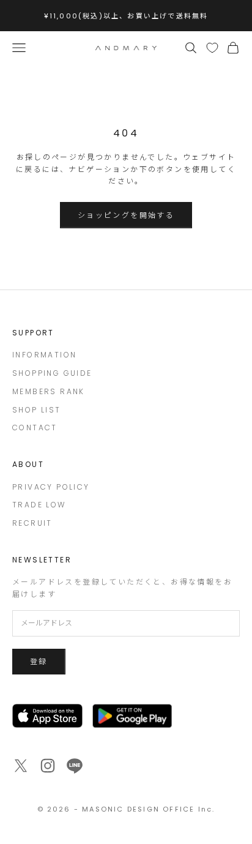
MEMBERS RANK (48, 391)
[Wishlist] (212, 47)
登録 (39, 661)
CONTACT (34, 427)
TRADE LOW (39, 504)
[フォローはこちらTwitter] (20, 765)
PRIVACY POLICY (51, 487)
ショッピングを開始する (126, 215)
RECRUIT (32, 523)
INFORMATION (44, 354)
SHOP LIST (36, 410)
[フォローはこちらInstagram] (47, 765)
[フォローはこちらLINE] (74, 765)
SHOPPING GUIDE (52, 373)
